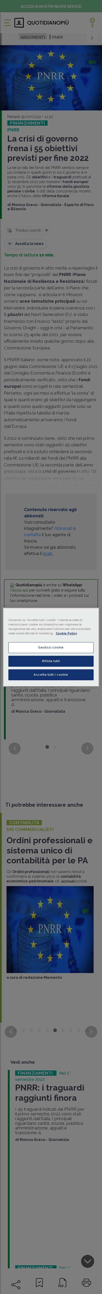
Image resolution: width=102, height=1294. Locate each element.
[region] (51, 647)
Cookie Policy (66, 633)
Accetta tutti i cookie (51, 674)
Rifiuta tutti (51, 661)
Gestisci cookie (51, 647)
